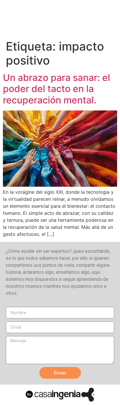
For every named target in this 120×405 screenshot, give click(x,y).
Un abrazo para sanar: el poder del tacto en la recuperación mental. (56, 89)
